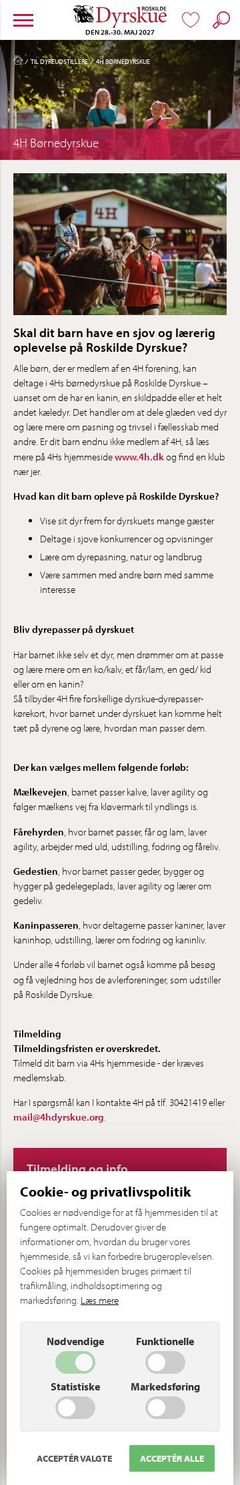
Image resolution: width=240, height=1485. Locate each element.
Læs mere (100, 1300)
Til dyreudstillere (59, 61)
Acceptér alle (172, 1458)
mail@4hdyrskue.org (58, 1117)
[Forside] (18, 62)
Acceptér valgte (74, 1458)
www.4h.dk (139, 456)
